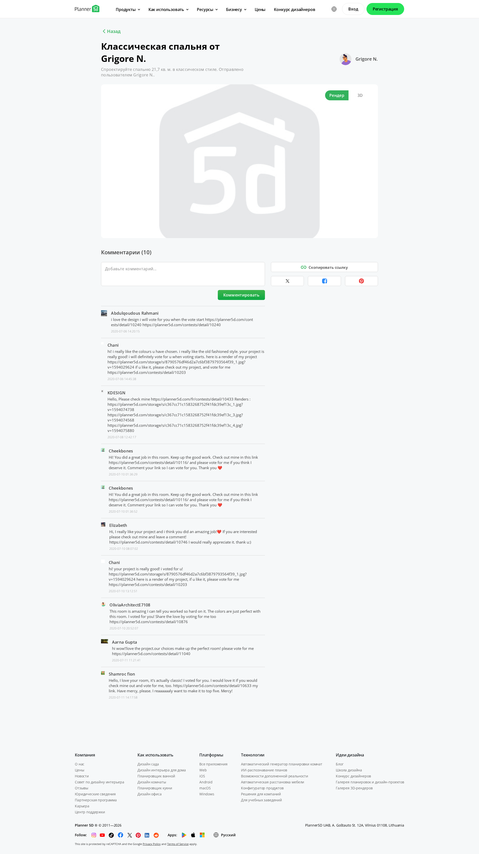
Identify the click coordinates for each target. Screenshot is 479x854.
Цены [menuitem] (260, 9)
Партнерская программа (96, 800)
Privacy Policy (152, 844)
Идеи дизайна (350, 755)
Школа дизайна (349, 770)
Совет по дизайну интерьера (99, 782)
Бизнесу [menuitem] (234, 9)
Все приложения (213, 764)
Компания (85, 755)
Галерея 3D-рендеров (354, 788)
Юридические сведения (95, 794)
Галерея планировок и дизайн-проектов (370, 782)
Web (203, 770)
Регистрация (385, 9)
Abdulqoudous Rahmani (134, 313)
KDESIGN (116, 393)
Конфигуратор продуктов (262, 788)
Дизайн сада (148, 764)
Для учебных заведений (261, 800)
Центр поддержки (90, 812)
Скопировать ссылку (328, 267)
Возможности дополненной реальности (274, 776)
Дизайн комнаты (151, 782)
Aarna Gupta (124, 642)
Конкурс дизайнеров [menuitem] (294, 9)
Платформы (211, 755)
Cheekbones (121, 451)
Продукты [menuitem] (126, 9)
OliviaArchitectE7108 (130, 605)
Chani (113, 345)
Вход (353, 9)
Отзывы (81, 788)
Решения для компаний (261, 794)
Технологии (252, 755)
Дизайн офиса (149, 794)
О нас (79, 764)
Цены (79, 770)
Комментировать (241, 295)
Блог (339, 764)
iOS (202, 776)
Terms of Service (178, 844)
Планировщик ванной (156, 776)
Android (206, 782)
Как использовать (155, 755)
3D (360, 95)
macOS (205, 788)
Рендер (336, 95)
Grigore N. (367, 59)
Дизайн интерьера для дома (161, 770)
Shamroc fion (122, 674)
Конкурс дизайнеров (353, 776)
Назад (113, 31)
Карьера (82, 806)
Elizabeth (118, 525)
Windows (206, 794)
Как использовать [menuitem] (166, 9)
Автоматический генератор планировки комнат (281, 764)
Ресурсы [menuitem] (205, 9)
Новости (82, 776)
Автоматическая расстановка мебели (272, 782)
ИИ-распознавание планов (264, 770)
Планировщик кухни (154, 788)
